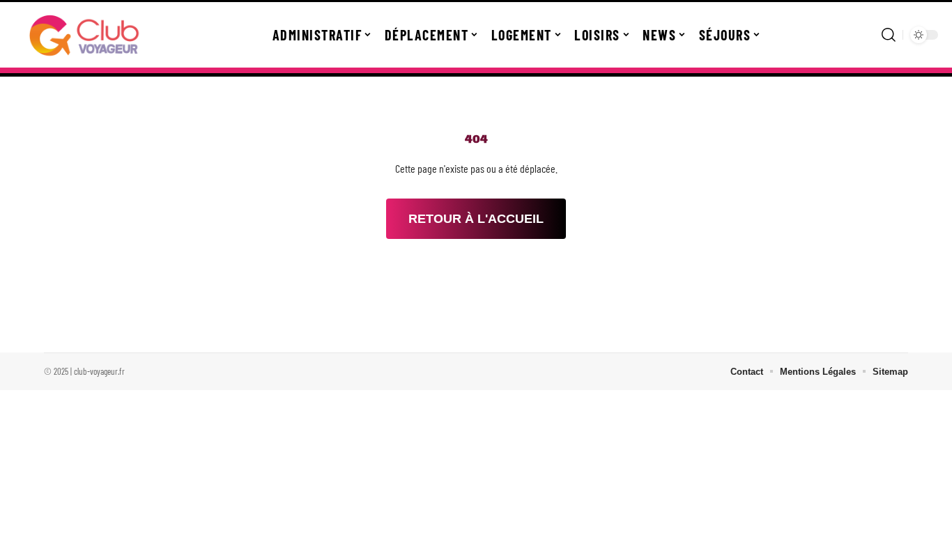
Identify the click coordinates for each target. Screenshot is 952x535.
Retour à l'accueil (476, 219)
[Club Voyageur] (85, 34)
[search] (889, 35)
